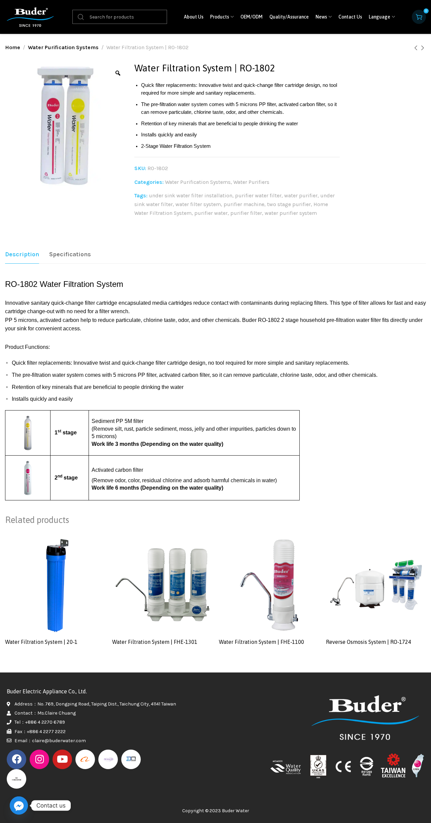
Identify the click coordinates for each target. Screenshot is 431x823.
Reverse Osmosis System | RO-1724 (368, 642)
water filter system (198, 204)
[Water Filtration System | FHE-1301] (162, 585)
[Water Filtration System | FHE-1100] (269, 585)
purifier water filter (258, 195)
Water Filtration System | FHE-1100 (261, 642)
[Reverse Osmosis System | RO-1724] (376, 585)
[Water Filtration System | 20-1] (55, 585)
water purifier (301, 195)
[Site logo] (30, 17)
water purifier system (291, 213)
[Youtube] (62, 759)
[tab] (22, 254)
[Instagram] (39, 759)
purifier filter (246, 213)
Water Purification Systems (63, 47)
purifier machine (244, 204)
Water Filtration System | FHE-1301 (154, 642)
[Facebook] (16, 759)
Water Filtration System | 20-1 (41, 642)
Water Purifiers (251, 182)
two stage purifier (289, 204)
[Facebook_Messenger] (19, 805)
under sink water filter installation (190, 195)
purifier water (211, 213)
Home (12, 47)
